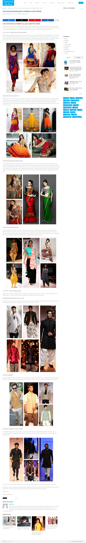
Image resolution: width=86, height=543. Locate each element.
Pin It (16, 498)
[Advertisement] (73, 23)
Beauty (30, 2)
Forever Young (60, 2)
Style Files (51, 2)
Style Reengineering (69, 51)
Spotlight (44, 2)
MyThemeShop (76, 541)
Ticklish (66, 53)
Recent (78, 57)
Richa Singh (5, 14)
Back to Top (81, 541)
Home (25, 2)
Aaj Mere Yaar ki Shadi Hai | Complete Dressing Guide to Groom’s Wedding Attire (75, 68)
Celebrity (66, 40)
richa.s (11, 504)
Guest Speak (67, 46)
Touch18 (4, 541)
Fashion (37, 2)
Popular (68, 57)
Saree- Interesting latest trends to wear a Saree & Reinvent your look (75, 76)
